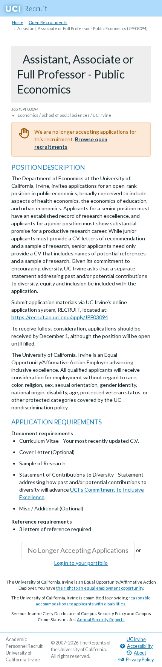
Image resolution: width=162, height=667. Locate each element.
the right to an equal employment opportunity (99, 588)
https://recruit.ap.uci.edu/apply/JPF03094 (59, 317)
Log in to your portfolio (81, 563)
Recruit (35, 8)
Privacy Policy (140, 659)
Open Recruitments (48, 22)
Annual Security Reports (101, 619)
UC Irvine (136, 639)
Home (17, 22)
